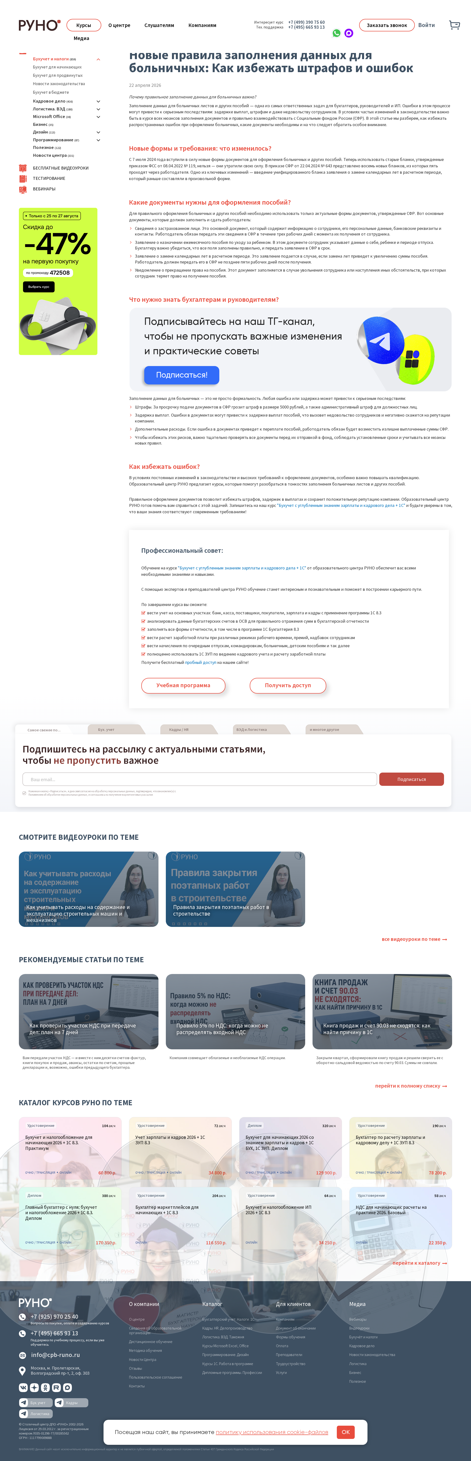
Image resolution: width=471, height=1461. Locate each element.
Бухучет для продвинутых (58, 75)
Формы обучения (290, 1336)
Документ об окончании (296, 1328)
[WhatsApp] (336, 33)
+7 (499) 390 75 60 (306, 22)
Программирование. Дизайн (225, 1354)
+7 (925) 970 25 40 (54, 1316)
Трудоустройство (290, 1363)
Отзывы (135, 1368)
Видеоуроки (359, 1328)
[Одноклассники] (46, 1391)
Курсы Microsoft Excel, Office (225, 1345)
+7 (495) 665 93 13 (306, 27)
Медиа (81, 38)
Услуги (281, 1372)
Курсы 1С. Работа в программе (227, 1363)
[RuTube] (57, 1391)
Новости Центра (142, 1359)
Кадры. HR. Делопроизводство (227, 1328)
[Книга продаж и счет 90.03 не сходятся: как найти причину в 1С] (382, 1011)
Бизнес (40, 124)
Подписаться (411, 779)
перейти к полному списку (407, 1085)
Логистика (357, 1363)
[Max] (348, 33)
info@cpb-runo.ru (55, 1355)
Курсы (83, 25)
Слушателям (159, 25)
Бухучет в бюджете (51, 92)
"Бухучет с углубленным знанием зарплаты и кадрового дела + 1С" (341, 505)
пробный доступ (200, 662)
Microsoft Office (49, 116)
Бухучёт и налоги (363, 1336)
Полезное (43, 147)
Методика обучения (145, 1350)
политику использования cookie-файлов (272, 1432)
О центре (119, 25)
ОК (346, 1432)
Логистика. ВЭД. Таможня (223, 1336)
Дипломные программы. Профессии (232, 1372)
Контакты (137, 1385)
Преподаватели (289, 1354)
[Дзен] (34, 1391)
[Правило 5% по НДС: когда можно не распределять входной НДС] (235, 1011)
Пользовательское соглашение (155, 1377)
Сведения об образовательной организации (155, 1330)
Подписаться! (182, 375)
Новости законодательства (59, 83)
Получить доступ (288, 685)
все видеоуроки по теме (411, 938)
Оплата (282, 1345)
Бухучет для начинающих (57, 67)
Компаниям (202, 25)
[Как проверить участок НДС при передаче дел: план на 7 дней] (88, 1011)
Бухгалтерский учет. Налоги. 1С (228, 1319)
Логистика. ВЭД (49, 109)
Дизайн (40, 132)
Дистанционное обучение (150, 1341)
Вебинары (44, 189)
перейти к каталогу (416, 1262)
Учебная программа (183, 685)
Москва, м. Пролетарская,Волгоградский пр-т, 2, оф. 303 (60, 1370)
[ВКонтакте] (23, 1391)
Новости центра (50, 155)
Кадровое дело (49, 101)
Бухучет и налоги (51, 59)
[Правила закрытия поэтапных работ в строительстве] (235, 889)
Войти (426, 25)
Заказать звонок (387, 25)
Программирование (53, 140)
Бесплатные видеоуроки (61, 168)
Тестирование (49, 178)
